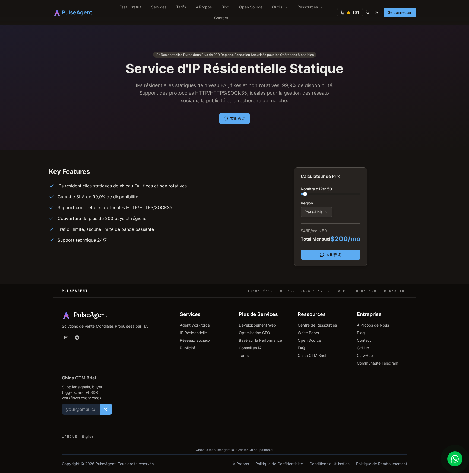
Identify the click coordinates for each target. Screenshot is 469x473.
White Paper (308, 332)
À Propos (204, 7)
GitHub (363, 348)
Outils (277, 7)
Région (307, 203)
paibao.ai (266, 450)
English (87, 436)
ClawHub (365, 355)
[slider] (305, 194)
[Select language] (367, 12)
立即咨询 (237, 118)
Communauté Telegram (377, 363)
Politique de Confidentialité (279, 463)
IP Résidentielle (193, 332)
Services (158, 7)
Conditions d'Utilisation (329, 463)
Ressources (307, 7)
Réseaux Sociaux (195, 340)
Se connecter (399, 12)
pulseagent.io (224, 450)
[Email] (66, 337)
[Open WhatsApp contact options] (454, 458)
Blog (225, 7)
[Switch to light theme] (376, 12)
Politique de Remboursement (381, 463)
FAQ (301, 348)
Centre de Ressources (317, 325)
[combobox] (316, 212)
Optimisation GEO (254, 332)
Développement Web (257, 325)
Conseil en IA (250, 348)
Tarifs (181, 7)
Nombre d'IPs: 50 (316, 189)
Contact (221, 17)
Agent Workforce (195, 325)
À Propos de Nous (373, 325)
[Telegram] (77, 337)
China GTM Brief (312, 355)
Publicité (187, 348)
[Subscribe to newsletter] (106, 409)
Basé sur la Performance (260, 340)
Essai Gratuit (130, 7)
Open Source (250, 7)
